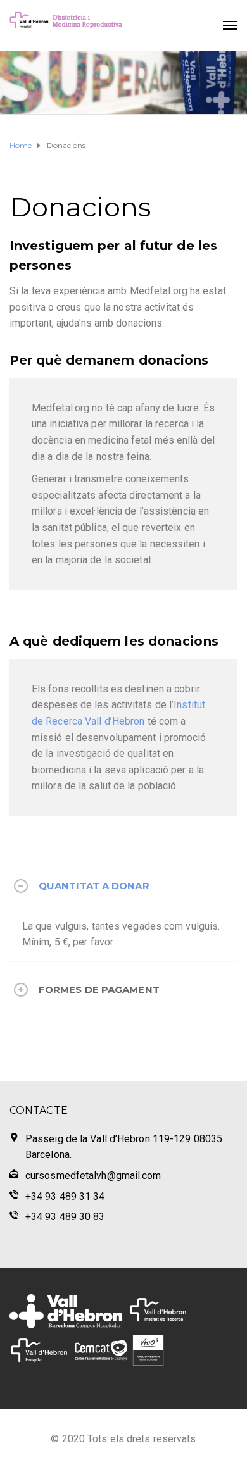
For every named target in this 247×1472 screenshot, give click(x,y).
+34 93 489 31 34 (65, 1196)
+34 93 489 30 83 (65, 1217)
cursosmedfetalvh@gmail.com (93, 1175)
